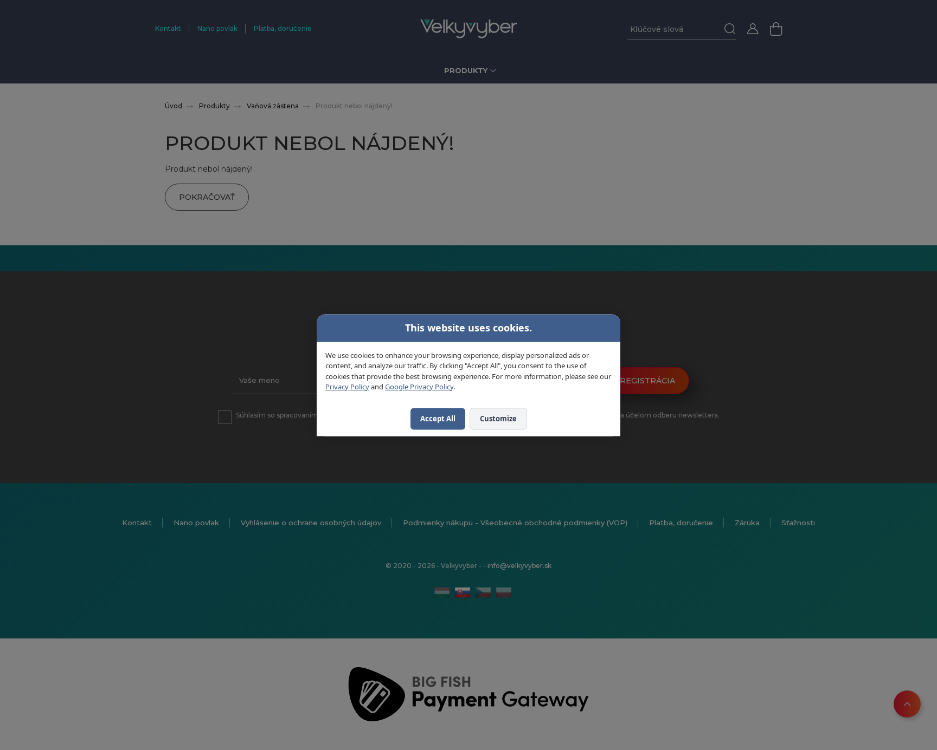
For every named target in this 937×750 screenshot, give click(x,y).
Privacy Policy (347, 387)
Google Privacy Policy (419, 387)
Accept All (437, 418)
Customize (498, 418)
